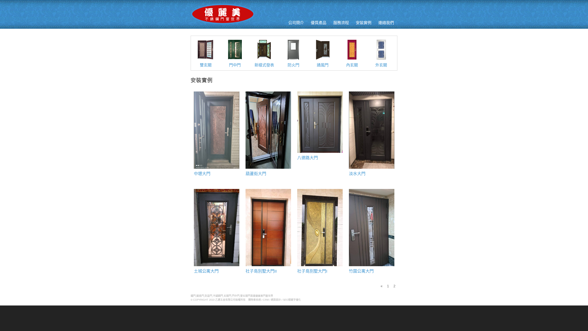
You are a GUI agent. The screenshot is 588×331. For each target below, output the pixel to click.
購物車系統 (254, 299)
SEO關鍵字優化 (292, 299)
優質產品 (318, 22)
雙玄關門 (245, 295)
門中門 (236, 295)
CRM (266, 299)
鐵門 (193, 295)
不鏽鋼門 (218, 295)
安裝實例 (363, 22)
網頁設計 (276, 299)
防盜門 (208, 295)
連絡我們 (386, 22)
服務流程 (341, 22)
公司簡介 (296, 22)
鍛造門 (200, 295)
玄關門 (227, 295)
